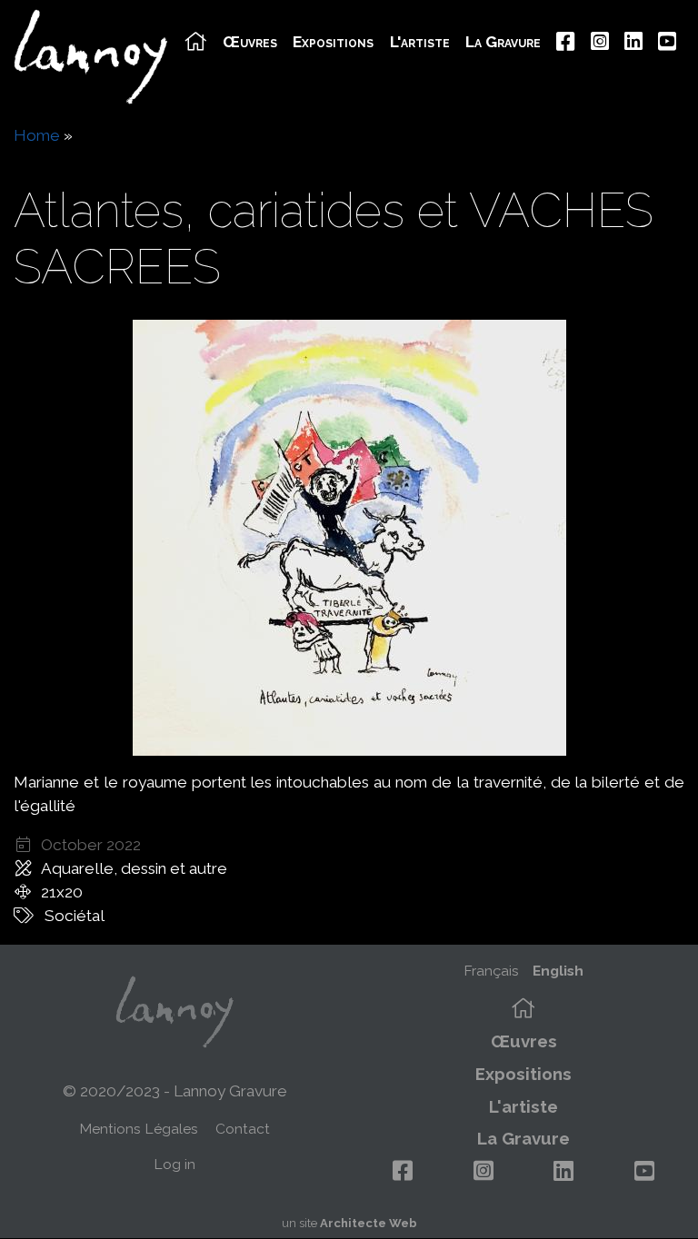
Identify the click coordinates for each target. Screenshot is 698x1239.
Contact (242, 1128)
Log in (174, 1164)
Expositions (333, 43)
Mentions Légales (138, 1128)
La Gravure (503, 43)
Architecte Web (368, 1223)
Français (491, 970)
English (558, 970)
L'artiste (420, 43)
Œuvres (250, 43)
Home (37, 135)
